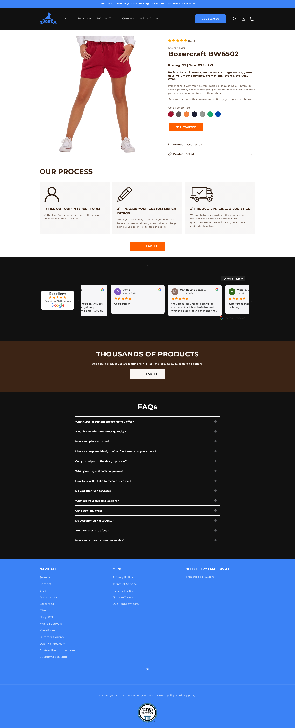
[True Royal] (218, 114)
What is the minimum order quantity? (100, 431)
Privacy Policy (123, 577)
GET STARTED (147, 246)
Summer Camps (52, 637)
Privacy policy (187, 695)
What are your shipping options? (97, 500)
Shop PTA (47, 617)
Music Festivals (51, 623)
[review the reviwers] (92, 290)
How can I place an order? (92, 441)
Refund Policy (123, 590)
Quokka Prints (118, 695)
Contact (46, 584)
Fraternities (48, 597)
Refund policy (165, 695)
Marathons (48, 630)
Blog (43, 590)
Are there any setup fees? (92, 530)
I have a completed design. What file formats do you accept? (115, 451)
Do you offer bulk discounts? (94, 520)
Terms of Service (125, 584)
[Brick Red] (171, 114)
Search (45, 577)
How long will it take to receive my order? (103, 481)
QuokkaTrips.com (53, 643)
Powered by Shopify (140, 695)
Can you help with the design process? (101, 461)
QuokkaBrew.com (126, 603)
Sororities (47, 603)
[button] (148, 18)
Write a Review (233, 278)
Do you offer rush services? (93, 491)
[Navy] (194, 114)
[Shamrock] (210, 114)
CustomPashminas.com (57, 650)
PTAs (43, 610)
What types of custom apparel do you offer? (104, 421)
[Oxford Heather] (202, 114)
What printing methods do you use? (99, 471)
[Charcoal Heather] (178, 114)
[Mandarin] (186, 114)
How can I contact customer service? (100, 540)
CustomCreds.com (53, 656)
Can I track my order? (89, 510)
